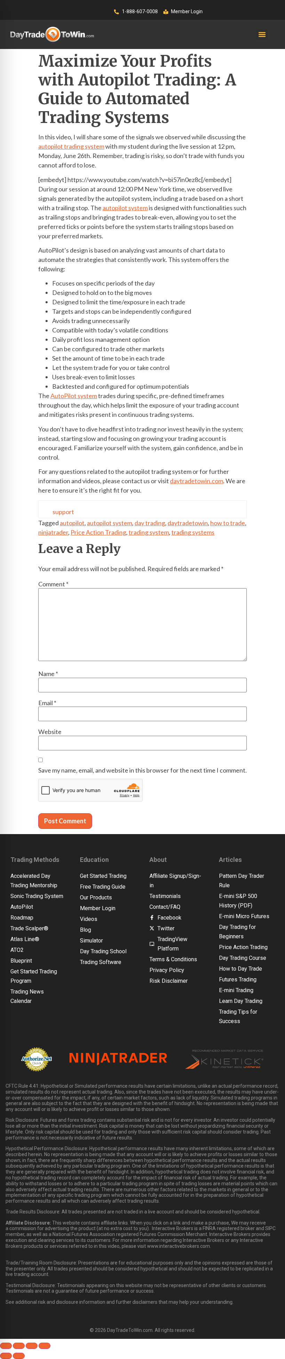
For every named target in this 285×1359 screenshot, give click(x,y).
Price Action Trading (98, 532)
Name (48, 673)
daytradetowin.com (196, 481)
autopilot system (125, 208)
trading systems (192, 532)
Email (47, 703)
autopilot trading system (71, 146)
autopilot (72, 523)
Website (50, 731)
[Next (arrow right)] (19, 1356)
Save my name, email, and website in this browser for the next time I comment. (142, 770)
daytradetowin (188, 523)
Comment (53, 584)
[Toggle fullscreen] (19, 1346)
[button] (262, 34)
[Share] (32, 1346)
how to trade (227, 523)
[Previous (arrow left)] (6, 1356)
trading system (149, 532)
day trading (150, 523)
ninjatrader (53, 532)
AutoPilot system (73, 396)
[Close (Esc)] (44, 1346)
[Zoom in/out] (6, 1346)
